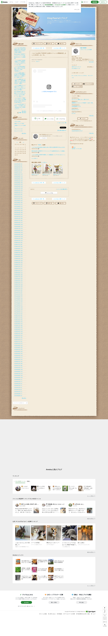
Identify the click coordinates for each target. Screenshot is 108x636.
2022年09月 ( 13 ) (18, 176)
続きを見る (91, 62)
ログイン (103, 2)
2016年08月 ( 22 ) (18, 323)
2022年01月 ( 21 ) (18, 192)
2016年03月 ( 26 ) (18, 333)
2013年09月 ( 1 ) (18, 393)
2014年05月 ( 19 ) (18, 377)
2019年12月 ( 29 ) (18, 242)
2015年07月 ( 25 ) (18, 349)
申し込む (81, 602)
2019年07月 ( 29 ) (18, 252)
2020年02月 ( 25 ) (18, 238)
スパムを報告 (44, 613)
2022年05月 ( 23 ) (18, 184)
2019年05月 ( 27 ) (18, 256)
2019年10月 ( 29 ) (18, 246)
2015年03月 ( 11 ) (18, 357)
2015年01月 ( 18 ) (18, 361)
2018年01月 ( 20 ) (18, 289)
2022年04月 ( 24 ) (18, 186)
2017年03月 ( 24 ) (18, 309)
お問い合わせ (52, 613)
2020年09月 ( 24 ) (18, 224)
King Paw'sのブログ (57, 18)
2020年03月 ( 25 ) (18, 236)
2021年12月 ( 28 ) (18, 194)
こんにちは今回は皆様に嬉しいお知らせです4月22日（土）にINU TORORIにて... (19, 69)
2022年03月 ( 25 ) (18, 188)
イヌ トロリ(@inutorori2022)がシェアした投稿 (49, 110)
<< (17, 142)
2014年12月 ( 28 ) (18, 363)
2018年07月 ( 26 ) (18, 276)
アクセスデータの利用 (70, 613)
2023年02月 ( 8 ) (18, 166)
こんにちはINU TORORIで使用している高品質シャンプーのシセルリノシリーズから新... (49, 154)
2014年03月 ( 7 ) (18, 381)
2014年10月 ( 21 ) (18, 367)
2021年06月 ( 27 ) (18, 206)
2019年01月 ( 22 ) (18, 264)
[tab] (20, 481)
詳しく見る (54, 602)
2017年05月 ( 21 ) (18, 305)
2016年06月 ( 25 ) (18, 327)
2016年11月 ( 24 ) (18, 317)
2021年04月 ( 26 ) (18, 210)
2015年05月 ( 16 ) (18, 353)
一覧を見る (91, 115)
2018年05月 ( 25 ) (18, 280)
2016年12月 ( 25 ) (18, 315)
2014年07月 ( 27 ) (18, 373)
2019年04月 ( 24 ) (18, 258)
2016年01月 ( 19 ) (18, 337)
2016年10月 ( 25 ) (18, 319)
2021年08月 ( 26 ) (18, 202)
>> (23, 142)
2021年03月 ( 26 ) (18, 212)
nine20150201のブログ (77, 130)
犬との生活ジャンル (76, 68)
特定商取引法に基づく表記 (84, 613)
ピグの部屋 (89, 49)
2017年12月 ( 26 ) (18, 291)
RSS (74, 147)
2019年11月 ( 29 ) (18, 244)
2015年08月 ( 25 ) (18, 347)
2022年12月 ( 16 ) (18, 170)
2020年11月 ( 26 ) (18, 220)
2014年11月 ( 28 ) (18, 365)
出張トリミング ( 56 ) (19, 123)
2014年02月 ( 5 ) (18, 383)
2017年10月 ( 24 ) (18, 295)
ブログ (37, 61)
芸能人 (28, 481)
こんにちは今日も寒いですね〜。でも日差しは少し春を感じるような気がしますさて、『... (19, 106)
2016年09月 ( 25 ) (18, 321)
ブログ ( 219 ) (17, 121)
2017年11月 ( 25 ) (18, 293)
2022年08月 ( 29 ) (18, 178)
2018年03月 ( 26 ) (18, 285)
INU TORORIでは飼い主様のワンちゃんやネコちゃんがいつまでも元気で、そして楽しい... (19, 94)
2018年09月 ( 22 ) (18, 272)
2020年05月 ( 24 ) (18, 232)
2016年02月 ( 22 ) (18, 335)
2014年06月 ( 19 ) (18, 375)
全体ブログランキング (76, 66)
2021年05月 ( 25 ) (18, 208)
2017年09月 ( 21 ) (18, 297)
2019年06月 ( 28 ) (18, 254)
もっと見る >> (35, 158)
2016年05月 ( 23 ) (18, 329)
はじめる (26, 602)
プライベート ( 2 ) (18, 129)
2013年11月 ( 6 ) (18, 389)
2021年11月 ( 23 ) (18, 196)
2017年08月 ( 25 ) (18, 299)
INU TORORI (83, 48)
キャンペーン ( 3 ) (18, 131)
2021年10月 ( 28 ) (18, 198)
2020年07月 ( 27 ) (18, 228)
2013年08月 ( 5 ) (18, 395)
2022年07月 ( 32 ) (18, 180)
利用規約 (60, 613)
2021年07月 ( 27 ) (18, 204)
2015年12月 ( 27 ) (18, 339)
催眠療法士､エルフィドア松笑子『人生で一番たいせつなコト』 (83, 102)
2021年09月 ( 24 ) (18, 200)
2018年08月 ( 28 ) (18, 274)
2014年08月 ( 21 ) (18, 371)
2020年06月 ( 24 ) (18, 230)
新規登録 (95, 2)
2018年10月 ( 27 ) (18, 270)
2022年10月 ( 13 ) (18, 174)
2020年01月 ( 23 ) (18, 240)
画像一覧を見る (22, 112)
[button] (105, 625)
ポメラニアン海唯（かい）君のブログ (80, 99)
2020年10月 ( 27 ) (18, 222)
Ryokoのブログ (75, 109)
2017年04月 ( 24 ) (18, 307)
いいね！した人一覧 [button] (61, 122)
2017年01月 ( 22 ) (18, 313)
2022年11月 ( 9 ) (18, 172)
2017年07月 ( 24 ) (18, 301)
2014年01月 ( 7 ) (18, 385)
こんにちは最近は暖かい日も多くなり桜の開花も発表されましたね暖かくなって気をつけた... (19, 75)
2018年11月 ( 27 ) (18, 268)
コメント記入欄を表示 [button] (62, 189)
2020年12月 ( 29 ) (18, 218)
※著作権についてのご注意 (77, 148)
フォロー (44, 138)
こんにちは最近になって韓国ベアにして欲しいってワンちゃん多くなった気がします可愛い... (19, 87)
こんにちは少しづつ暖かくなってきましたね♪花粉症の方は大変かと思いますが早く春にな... (20, 100)
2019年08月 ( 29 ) (18, 250)
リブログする (61, 118)
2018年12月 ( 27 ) (18, 266)
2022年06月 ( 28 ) (18, 182)
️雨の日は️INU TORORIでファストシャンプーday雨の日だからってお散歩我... (49, 151)
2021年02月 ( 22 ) (18, 214)
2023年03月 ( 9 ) (18, 164)
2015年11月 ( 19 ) (18, 341)
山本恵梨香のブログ (76, 106)
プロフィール (83, 49)
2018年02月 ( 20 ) (18, 286)
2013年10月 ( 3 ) (18, 391)
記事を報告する (62, 130)
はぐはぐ (74, 113)
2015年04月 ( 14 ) (18, 355)
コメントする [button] (50, 119)
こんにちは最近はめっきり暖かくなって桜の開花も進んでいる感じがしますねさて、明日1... (19, 81)
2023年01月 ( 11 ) (18, 168)
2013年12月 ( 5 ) (18, 387)
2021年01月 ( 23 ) (18, 216)
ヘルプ (93, 613)
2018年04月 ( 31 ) (18, 283)
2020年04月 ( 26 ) (18, 234)
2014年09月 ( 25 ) (18, 369)
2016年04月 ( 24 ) (18, 331)
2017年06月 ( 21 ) (18, 303)
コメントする (49, 193)
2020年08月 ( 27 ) (18, 226)
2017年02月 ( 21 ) (18, 311)
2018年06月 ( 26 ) (18, 278)
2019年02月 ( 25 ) (18, 262)
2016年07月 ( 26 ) (18, 325)
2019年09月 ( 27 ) (18, 248)
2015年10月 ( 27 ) (18, 343)
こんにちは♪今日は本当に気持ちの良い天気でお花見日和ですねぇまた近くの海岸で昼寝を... (49, 147)
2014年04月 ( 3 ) (18, 379)
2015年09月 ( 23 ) (18, 345)
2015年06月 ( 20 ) (18, 351)
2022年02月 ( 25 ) (18, 190)
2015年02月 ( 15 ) (18, 359)
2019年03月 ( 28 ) (18, 260)
